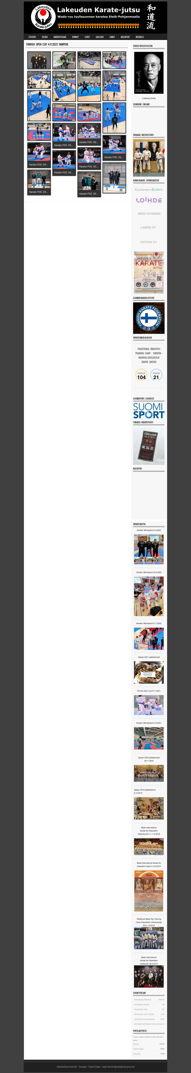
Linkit (112, 37)
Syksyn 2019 (139, 789)
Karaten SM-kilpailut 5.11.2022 (148, 623)
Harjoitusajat (60, 37)
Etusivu (32, 37)
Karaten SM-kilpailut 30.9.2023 (148, 572)
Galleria (100, 37)
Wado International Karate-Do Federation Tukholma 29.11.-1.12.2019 (149, 830)
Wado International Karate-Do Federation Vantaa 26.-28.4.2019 (149, 960)
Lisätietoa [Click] (148, 98)
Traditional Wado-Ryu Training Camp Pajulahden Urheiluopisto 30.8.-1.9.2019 (149, 922)
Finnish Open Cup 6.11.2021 (149, 690)
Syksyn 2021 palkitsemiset (149, 657)
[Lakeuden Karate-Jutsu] (95, 29)
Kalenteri (125, 37)
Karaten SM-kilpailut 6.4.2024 (149, 530)
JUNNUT (75, 37)
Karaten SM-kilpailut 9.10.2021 (148, 723)
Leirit (87, 37)
